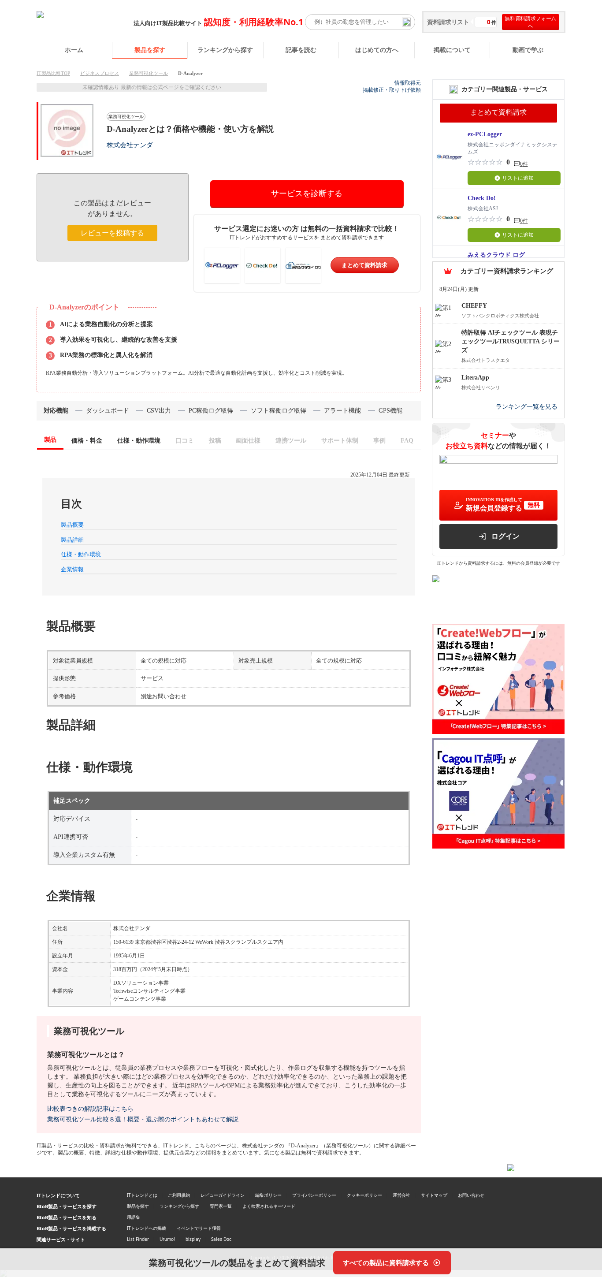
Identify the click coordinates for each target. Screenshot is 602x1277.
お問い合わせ (471, 1195)
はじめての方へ (376, 49)
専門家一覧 (221, 1206)
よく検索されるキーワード (268, 1206)
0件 (524, 164)
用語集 (133, 1217)
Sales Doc (221, 1239)
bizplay (193, 1239)
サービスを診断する (306, 193)
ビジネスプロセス (99, 73)
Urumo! (167, 1239)
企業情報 (72, 569)
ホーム (74, 49)
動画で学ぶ (528, 49)
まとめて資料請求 (364, 265)
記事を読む (301, 49)
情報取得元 (407, 83)
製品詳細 (72, 539)
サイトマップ (434, 1195)
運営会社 (401, 1195)
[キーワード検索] (406, 22)
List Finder (138, 1239)
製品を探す (149, 49)
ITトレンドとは (142, 1195)
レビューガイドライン (223, 1195)
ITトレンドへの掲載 (146, 1228)
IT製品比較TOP (53, 73)
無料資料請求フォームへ (530, 22)
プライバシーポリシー (314, 1195)
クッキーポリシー (364, 1195)
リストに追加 (518, 178)
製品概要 (72, 524)
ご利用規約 (179, 1195)
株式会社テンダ (130, 145)
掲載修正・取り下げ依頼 (392, 90)
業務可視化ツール (148, 73)
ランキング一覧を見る (526, 406)
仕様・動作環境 (81, 554)
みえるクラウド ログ (496, 255)
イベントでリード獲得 (199, 1228)
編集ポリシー (268, 1195)
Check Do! (482, 198)
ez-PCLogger (485, 134)
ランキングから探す (225, 49)
